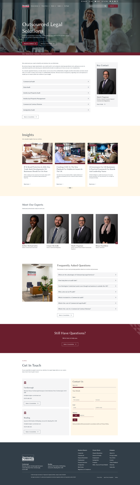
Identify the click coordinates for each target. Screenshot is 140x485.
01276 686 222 (28, 398)
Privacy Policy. (105, 424)
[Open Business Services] (39, 6)
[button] (56, 81)
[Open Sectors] (55, 6)
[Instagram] (117, 1)
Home (23, 54)
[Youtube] (115, 1)
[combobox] (96, 6)
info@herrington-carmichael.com (32, 395)
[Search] (105, 6)
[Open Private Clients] (48, 6)
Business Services (29, 54)
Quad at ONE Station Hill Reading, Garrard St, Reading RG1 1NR (40, 421)
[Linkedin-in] (112, 1)
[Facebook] (110, 1)
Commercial (36, 54)
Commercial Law (27, 145)
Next (75, 420)
